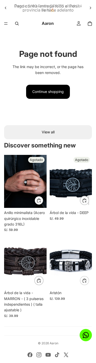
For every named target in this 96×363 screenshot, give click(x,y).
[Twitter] (66, 355)
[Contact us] (86, 335)
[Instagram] (39, 355)
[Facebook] (30, 355)
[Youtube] (48, 355)
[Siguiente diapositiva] (90, 8)
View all (48, 132)
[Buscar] (17, 23)
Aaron (54, 343)
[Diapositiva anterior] (5, 8)
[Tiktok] (57, 355)
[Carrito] (89, 23)
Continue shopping (48, 91)
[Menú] (6, 23)
